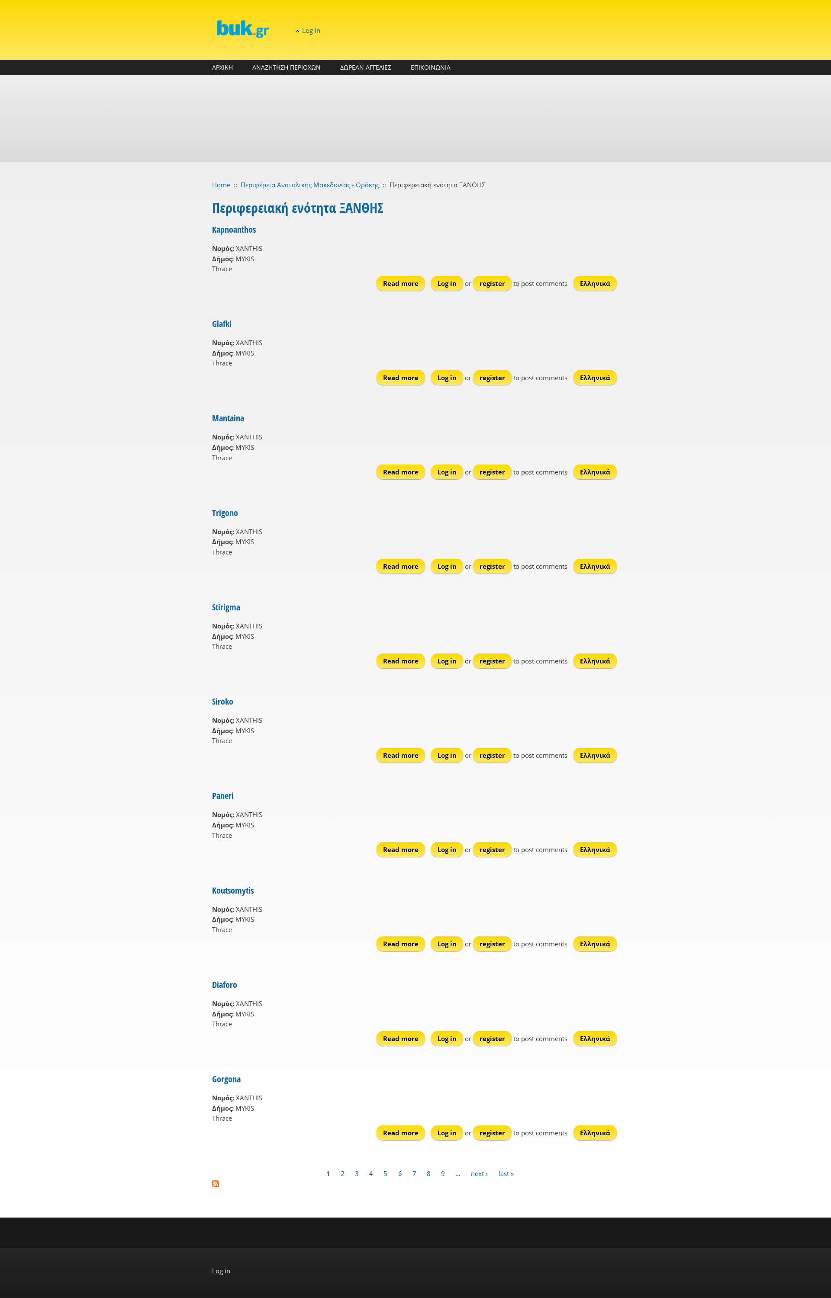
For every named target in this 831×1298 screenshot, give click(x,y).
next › (479, 1173)
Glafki (222, 324)
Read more (404, 283)
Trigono (225, 513)
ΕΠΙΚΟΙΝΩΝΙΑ (431, 67)
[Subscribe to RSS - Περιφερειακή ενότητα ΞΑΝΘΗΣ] (415, 1183)
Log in (311, 30)
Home (221, 184)
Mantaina (228, 418)
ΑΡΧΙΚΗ (222, 67)
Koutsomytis (233, 890)
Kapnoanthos (234, 229)
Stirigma (226, 607)
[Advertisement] (415, 118)
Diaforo (224, 984)
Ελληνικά (595, 283)
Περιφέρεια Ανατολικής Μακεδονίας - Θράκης (310, 184)
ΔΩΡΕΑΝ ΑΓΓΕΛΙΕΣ (365, 67)
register (492, 283)
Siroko (222, 701)
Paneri (223, 795)
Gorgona (226, 1079)
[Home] (242, 28)
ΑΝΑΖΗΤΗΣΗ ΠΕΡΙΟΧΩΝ (286, 67)
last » (506, 1173)
